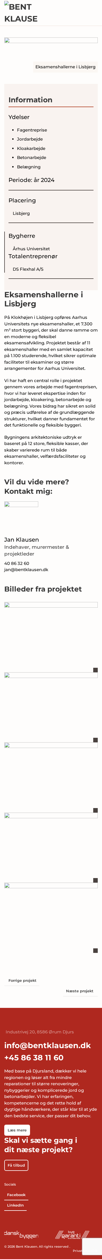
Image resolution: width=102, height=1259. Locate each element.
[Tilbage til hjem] (21, 13)
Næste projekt (80, 991)
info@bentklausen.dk (47, 1045)
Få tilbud (16, 1165)
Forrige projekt (22, 980)
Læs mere (17, 1130)
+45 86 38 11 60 (33, 1057)
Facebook (16, 1194)
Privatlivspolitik (85, 1251)
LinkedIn (15, 1205)
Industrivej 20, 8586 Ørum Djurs (40, 1032)
